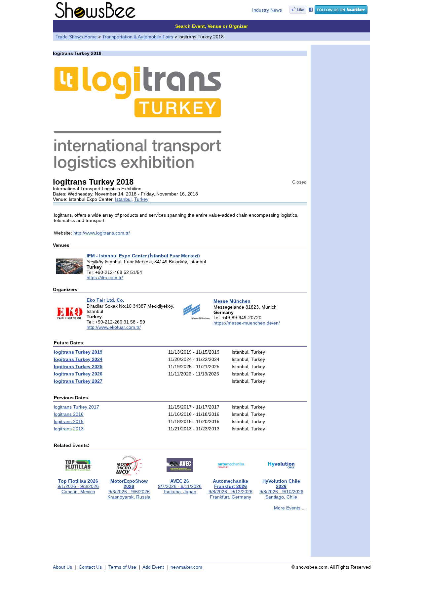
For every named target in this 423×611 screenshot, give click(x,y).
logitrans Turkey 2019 (78, 352)
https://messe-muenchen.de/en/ (246, 323)
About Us (62, 567)
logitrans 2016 (69, 414)
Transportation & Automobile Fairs (137, 36)
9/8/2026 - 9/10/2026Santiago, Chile (281, 489)
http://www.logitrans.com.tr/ (101, 233)
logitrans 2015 (69, 421)
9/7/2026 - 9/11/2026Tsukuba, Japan (180, 486)
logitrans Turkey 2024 (78, 359)
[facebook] (301, 12)
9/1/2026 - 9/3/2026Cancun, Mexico (78, 486)
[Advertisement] (179, 536)
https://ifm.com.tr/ (105, 277)
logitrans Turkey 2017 (76, 407)
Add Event (153, 567)
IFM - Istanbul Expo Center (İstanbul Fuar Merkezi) (143, 255)
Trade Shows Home (76, 36)
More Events (287, 507)
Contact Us (90, 567)
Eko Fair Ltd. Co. (105, 300)
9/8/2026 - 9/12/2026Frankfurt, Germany (230, 489)
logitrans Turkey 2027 (78, 381)
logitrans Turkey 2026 (78, 373)
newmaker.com (186, 567)
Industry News (267, 10)
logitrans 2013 (69, 428)
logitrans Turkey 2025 (78, 366)
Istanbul (123, 199)
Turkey (141, 199)
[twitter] (341, 12)
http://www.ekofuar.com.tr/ (114, 327)
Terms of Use (122, 567)
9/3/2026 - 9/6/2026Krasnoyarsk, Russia (128, 489)
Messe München (231, 301)
